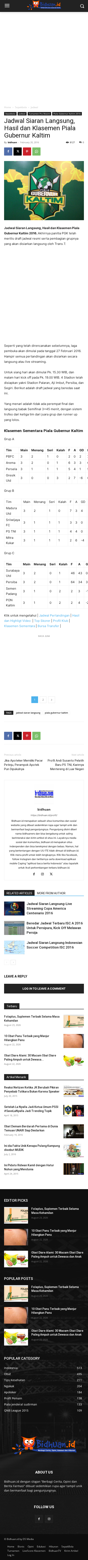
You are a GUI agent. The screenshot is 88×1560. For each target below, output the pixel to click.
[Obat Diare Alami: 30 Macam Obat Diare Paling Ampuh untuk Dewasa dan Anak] (73, 1060)
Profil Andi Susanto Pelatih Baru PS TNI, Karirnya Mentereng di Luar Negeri (66, 765)
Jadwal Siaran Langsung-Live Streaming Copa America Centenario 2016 (49, 908)
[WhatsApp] (36, 151)
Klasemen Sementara (19, 626)
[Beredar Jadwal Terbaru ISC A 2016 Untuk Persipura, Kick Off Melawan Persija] (14, 928)
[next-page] (13, 962)
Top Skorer (42, 621)
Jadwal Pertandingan (54, 615)
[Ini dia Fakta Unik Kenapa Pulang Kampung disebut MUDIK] (73, 1151)
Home (7, 107)
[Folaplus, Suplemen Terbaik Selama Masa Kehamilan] (73, 1022)
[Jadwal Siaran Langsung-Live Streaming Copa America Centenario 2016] (14, 909)
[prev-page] (6, 962)
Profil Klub (60, 621)
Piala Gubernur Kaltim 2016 (67, 113)
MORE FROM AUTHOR (51, 893)
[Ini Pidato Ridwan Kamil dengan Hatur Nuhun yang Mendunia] (73, 1169)
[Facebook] (8, 151)
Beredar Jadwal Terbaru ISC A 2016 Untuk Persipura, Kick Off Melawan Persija (55, 928)
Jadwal (34, 107)
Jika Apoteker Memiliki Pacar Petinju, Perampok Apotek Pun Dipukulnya (23, 765)
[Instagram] (44, 874)
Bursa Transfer (48, 626)
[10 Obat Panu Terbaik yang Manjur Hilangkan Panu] (73, 1041)
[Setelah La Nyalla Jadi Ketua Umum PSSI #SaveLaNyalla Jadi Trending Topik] (73, 1110)
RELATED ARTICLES (19, 893)
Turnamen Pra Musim (39, 113)
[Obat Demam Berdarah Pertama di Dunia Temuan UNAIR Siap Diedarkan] (73, 1131)
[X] (18, 151)
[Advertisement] (44, 57)
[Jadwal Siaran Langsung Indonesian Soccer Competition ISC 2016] (14, 947)
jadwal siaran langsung (28, 712)
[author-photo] (44, 804)
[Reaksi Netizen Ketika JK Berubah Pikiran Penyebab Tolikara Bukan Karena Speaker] (73, 1091)
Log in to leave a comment (44, 988)
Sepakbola (21, 107)
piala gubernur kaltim (56, 712)
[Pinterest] (27, 151)
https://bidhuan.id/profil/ (44, 815)
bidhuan (12, 142)
